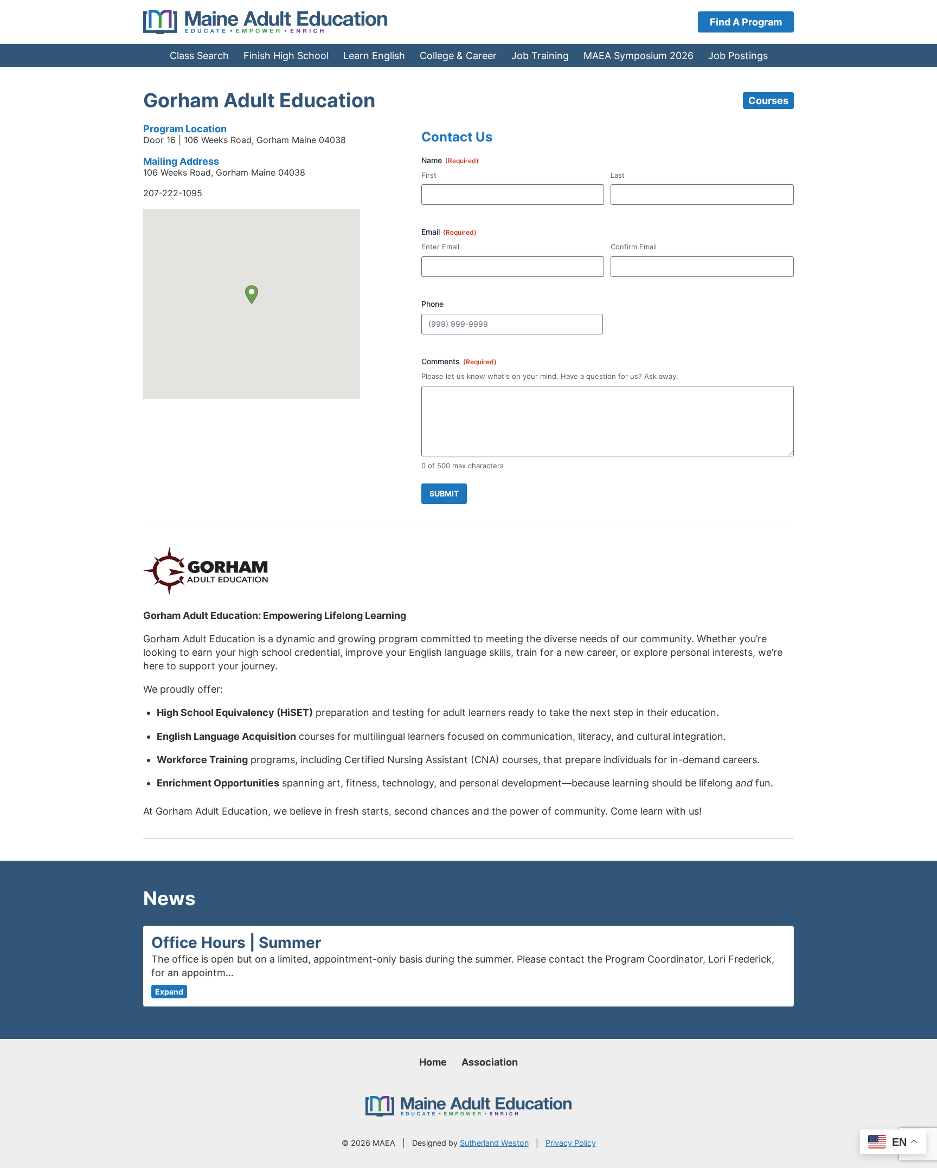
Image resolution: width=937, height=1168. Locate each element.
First (429, 175)
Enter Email (440, 246)
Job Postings (738, 55)
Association (489, 1062)
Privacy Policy (570, 1142)
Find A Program (746, 22)
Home (433, 1062)
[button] (251, 294)
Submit (444, 493)
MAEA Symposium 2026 (638, 55)
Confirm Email (634, 246)
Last (618, 175)
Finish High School (286, 55)
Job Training (540, 55)
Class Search (199, 55)
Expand (169, 991)
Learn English (374, 55)
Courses (768, 100)
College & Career (458, 55)
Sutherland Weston (494, 1142)
